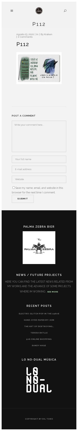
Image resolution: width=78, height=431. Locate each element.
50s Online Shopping (39, 339)
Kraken (48, 34)
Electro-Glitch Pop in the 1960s (39, 314)
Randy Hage (39, 346)
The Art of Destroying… (39, 326)
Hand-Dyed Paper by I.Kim (39, 320)
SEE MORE (52, 292)
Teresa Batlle (39, 333)
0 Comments (25, 37)
